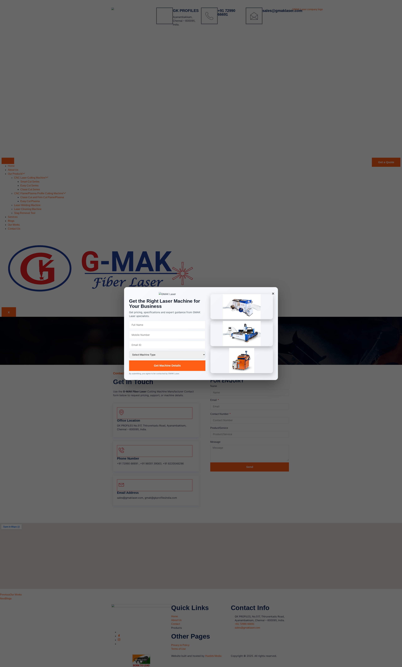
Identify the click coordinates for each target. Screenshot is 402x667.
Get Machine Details (167, 365)
